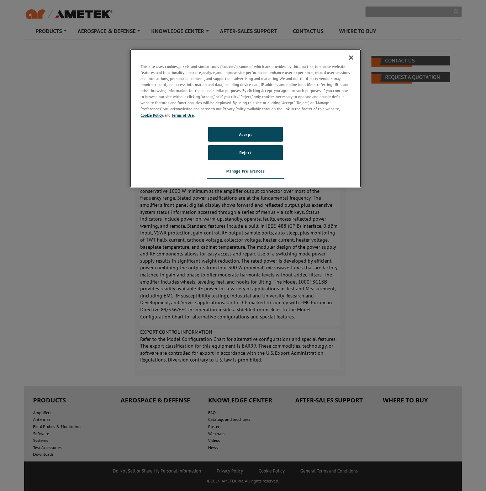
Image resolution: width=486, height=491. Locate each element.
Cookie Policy (152, 115)
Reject (245, 152)
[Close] (351, 57)
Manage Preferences (245, 171)
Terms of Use (182, 115)
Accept (245, 134)
